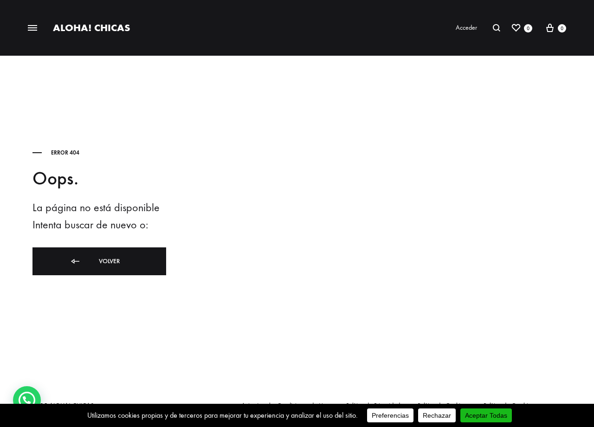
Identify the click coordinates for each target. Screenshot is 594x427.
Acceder (466, 28)
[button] (27, 400)
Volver (108, 261)
